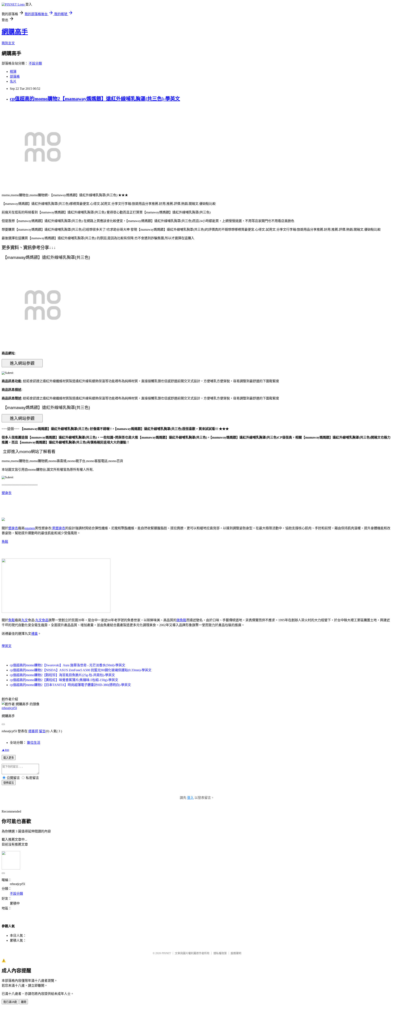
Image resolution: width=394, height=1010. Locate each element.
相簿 (13, 71)
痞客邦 (33, 731)
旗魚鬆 (181, 620)
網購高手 (15, 31)
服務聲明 (236, 953)
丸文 (24, 620)
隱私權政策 (220, 953)
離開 (23, 1001)
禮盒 (34, 633)
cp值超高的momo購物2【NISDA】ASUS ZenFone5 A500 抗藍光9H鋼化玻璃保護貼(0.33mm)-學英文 (80, 670)
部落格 (15, 76)
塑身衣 (6, 493)
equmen (30, 528)
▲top (5, 750)
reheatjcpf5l (9, 708)
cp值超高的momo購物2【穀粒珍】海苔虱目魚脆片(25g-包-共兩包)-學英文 (62, 675)
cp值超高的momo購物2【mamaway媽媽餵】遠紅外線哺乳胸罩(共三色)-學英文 (95, 98)
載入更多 (8, 757)
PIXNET (166, 953)
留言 (42, 731)
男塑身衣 (58, 528)
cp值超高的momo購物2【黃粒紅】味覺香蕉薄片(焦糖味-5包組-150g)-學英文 (64, 680)
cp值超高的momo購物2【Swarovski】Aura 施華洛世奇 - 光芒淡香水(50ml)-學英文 (67, 665)
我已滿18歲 (10, 1001)
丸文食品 (41, 620)
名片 (13, 81)
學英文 (6, 646)
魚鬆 (5, 541)
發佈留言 (8, 782)
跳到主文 (8, 43)
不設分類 (35, 63)
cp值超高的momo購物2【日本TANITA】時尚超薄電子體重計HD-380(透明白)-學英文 (70, 685)
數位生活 (33, 742)
